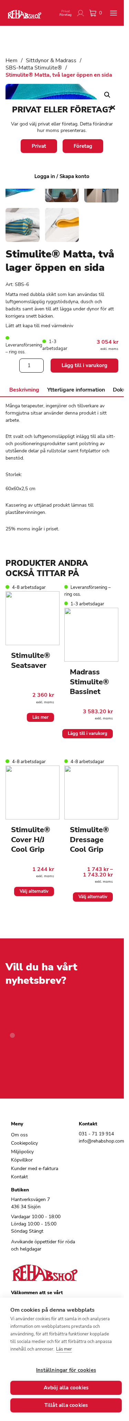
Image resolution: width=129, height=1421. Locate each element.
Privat (39, 146)
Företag (83, 146)
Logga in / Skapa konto (61, 176)
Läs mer (64, 1349)
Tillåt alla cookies (66, 1405)
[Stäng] (113, 107)
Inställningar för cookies (66, 1370)
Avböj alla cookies (66, 1387)
